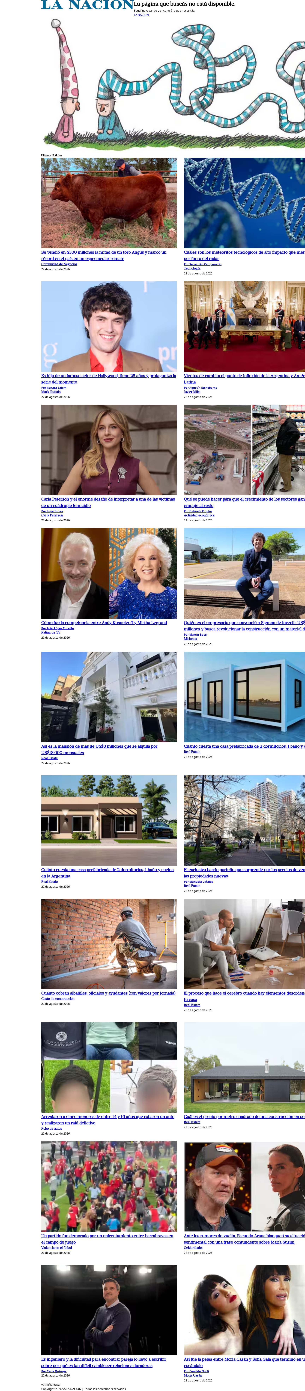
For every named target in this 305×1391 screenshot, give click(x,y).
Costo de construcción (57, 999)
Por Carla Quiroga (54, 1371)
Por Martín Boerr (196, 635)
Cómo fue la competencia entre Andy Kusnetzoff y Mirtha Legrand (104, 623)
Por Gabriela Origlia (198, 511)
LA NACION (141, 15)
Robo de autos (51, 1128)
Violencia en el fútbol (56, 1248)
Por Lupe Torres (52, 511)
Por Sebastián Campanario (203, 264)
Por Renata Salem (53, 388)
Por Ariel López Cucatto (57, 628)
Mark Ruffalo (51, 392)
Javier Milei (192, 392)
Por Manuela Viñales (198, 882)
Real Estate (49, 758)
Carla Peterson (52, 515)
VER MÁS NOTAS (50, 1385)
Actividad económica (199, 515)
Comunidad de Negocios (59, 264)
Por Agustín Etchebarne (200, 388)
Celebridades (193, 1248)
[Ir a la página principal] (87, 8)
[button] (109, 203)
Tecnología (192, 268)
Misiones (190, 639)
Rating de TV (51, 632)
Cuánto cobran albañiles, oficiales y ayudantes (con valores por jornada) (108, 993)
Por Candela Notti (196, 1371)
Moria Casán (193, 1375)
